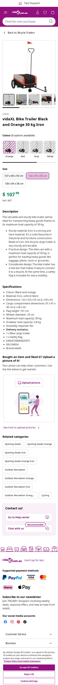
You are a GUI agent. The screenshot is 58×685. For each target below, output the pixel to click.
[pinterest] (18, 621)
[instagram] (11, 621)
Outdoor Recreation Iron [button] (17, 486)
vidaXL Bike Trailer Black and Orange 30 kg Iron (25, 121)
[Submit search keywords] (50, 21)
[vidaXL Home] (20, 12)
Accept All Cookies (29, 667)
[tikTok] (24, 621)
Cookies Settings (29, 681)
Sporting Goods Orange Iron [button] (19, 461)
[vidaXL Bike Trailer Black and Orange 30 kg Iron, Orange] (29, 66)
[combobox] (29, 21)
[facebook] (5, 621)
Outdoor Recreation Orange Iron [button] (21, 495)
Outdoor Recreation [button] (15, 469)
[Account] (37, 12)
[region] (29, 666)
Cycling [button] (45, 495)
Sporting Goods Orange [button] (39, 444)
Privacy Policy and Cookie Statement (22, 661)
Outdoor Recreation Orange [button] (19, 478)
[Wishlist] (45, 12)
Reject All (29, 674)
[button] (9, 151)
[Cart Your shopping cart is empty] (52, 12)
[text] (10, 195)
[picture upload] (29, 404)
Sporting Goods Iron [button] (15, 452)
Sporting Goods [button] (13, 444)
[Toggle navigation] (5, 12)
